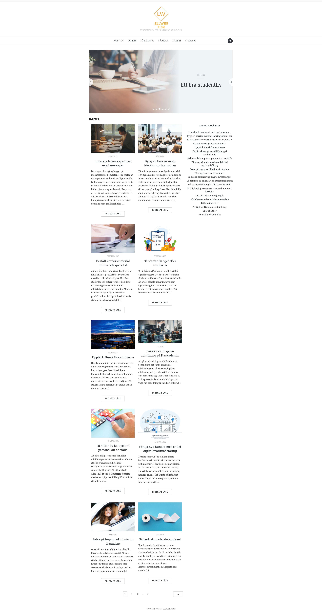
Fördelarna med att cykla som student (210, 199)
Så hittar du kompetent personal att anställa (112, 448)
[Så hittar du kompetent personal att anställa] (113, 423)
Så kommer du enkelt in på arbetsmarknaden (210, 181)
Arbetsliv (119, 40)
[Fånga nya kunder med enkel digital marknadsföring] (160, 423)
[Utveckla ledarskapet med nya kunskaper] (113, 138)
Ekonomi (132, 40)
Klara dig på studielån (210, 214)
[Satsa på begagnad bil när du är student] (113, 516)
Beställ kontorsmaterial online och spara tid (113, 263)
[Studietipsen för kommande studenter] (161, 16)
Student (176, 40)
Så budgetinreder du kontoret (160, 539)
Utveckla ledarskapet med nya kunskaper (113, 163)
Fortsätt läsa (113, 214)
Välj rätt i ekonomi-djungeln (209, 195)
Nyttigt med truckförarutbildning (201, 84)
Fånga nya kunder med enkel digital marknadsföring (160, 449)
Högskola (163, 40)
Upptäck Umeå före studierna (113, 357)
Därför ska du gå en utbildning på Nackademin (160, 353)
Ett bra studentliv (209, 203)
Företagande (147, 40)
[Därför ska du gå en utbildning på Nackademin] (160, 331)
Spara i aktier (210, 211)
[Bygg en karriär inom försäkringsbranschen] (160, 138)
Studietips (190, 40)
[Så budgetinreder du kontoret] (160, 516)
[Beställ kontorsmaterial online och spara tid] (113, 238)
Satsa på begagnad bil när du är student (112, 541)
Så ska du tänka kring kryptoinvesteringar (209, 177)
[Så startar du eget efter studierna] (160, 238)
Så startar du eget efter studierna (160, 263)
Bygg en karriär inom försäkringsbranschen (160, 163)
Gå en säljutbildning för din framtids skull (209, 184)
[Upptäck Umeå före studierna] (113, 334)
